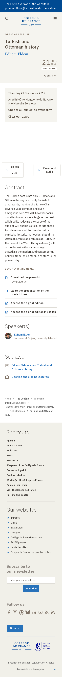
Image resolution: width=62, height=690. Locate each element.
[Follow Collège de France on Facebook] (9, 612)
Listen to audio (15, 170)
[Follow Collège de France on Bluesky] (27, 612)
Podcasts (12, 450)
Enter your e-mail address (23, 580)
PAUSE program (19, 542)
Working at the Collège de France (25, 480)
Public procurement (17, 485)
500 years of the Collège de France (25, 465)
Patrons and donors (17, 494)
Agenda (11, 440)
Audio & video (14, 445)
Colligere (16, 532)
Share (50, 76)
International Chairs (15, 402)
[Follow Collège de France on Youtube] (40, 612)
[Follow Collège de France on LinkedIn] (34, 612)
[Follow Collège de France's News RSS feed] (46, 612)
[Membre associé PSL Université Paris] (43, 646)
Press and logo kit (16, 470)
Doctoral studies (16, 475)
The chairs (39, 398)
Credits (50, 662)
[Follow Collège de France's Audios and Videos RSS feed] (53, 612)
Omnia (14, 522)
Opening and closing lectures (30, 376)
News (10, 455)
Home (8, 398)
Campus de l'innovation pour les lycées (31, 552)
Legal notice (38, 662)
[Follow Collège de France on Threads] (21, 612)
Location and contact (19, 662)
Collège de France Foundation (26, 537)
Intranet (15, 517)
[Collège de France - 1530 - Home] (31, 21)
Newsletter (13, 460)
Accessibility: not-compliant (31, 669)
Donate (14, 628)
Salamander (17, 527)
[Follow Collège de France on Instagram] (15, 612)
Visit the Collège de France (21, 490)
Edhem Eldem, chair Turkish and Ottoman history (32, 367)
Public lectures (17, 411)
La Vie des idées (19, 547)
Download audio (49, 170)
